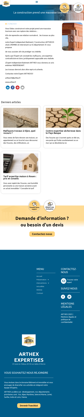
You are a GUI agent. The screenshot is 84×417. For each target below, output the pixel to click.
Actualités (40, 286)
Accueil (39, 276)
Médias (39, 290)
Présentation (41, 280)
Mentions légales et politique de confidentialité (68, 319)
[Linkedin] (69, 297)
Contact (40, 293)
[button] (37, 2)
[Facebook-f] (63, 297)
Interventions (42, 283)
